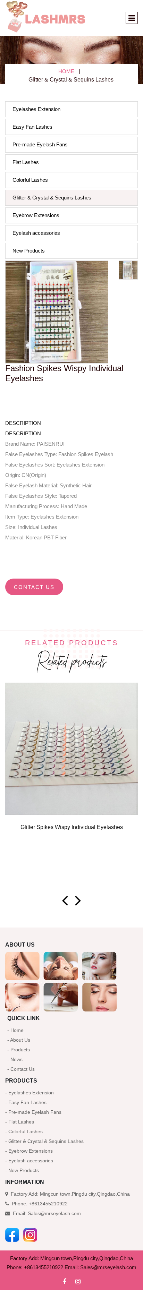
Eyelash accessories (36, 233)
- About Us (18, 1040)
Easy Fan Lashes (32, 127)
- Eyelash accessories (29, 1160)
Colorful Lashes (30, 180)
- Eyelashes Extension (29, 1092)
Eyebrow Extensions (35, 215)
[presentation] (65, 901)
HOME (66, 71)
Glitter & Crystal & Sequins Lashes (51, 197)
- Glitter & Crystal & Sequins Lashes (44, 1141)
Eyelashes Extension (36, 109)
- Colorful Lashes (24, 1131)
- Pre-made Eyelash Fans (33, 1112)
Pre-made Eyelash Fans (40, 144)
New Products (28, 251)
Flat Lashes (25, 162)
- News (15, 1059)
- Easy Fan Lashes (26, 1102)
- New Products (22, 1170)
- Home (15, 1030)
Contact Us (34, 587)
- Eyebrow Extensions (29, 1151)
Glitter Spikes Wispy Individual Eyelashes (71, 827)
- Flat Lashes (19, 1122)
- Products (18, 1049)
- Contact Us (21, 1069)
